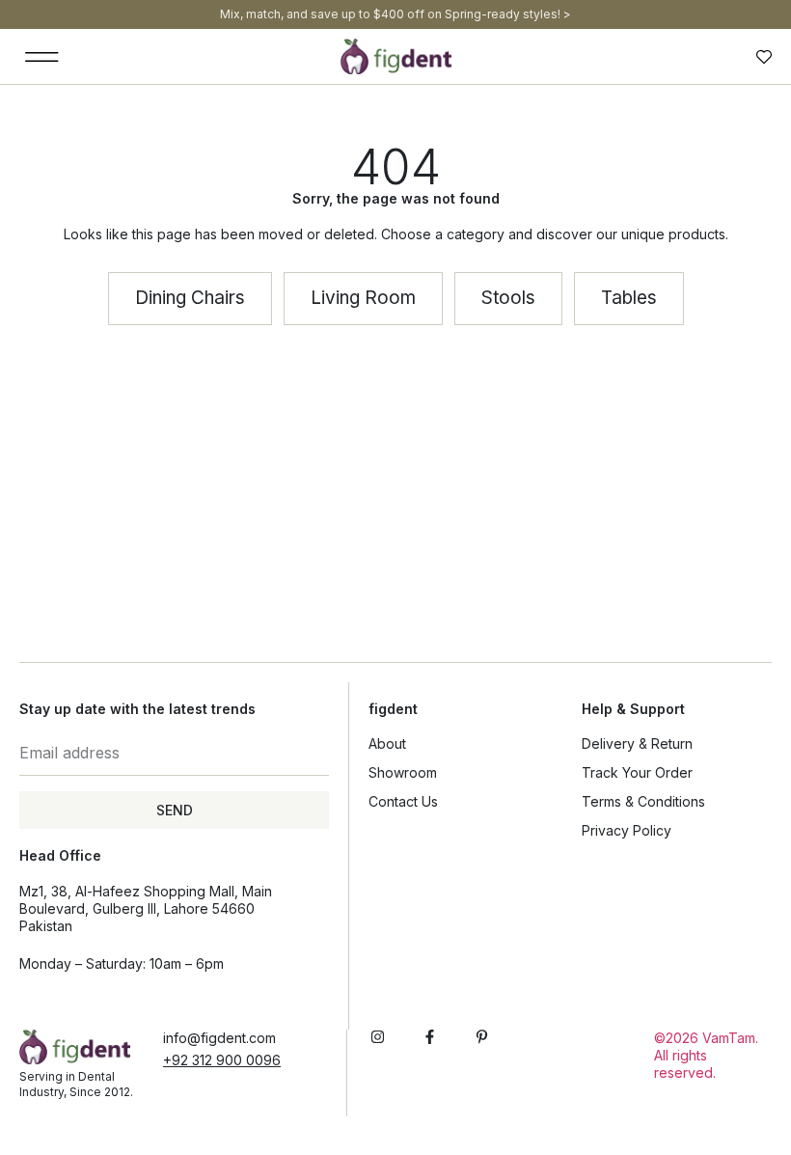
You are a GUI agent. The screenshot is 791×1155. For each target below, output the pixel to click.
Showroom (402, 772)
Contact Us (403, 801)
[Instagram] (377, 1037)
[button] (42, 56)
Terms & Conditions (643, 801)
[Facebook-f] (430, 1037)
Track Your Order (637, 772)
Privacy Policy (626, 830)
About (387, 743)
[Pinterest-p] (482, 1037)
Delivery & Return (637, 743)
